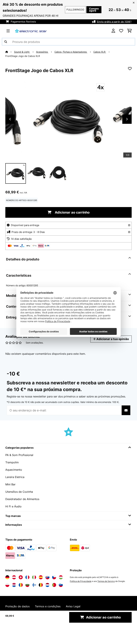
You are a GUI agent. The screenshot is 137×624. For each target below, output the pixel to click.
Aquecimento (13, 469)
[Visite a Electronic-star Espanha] (41, 577)
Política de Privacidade (80, 581)
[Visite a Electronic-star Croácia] (14, 585)
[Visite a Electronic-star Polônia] (7, 585)
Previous (10, 119)
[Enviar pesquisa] (5, 42)
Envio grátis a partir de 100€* (114, 21)
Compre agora (94, 9)
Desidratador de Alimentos (22, 499)
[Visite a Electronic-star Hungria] (61, 577)
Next (127, 119)
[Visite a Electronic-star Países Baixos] (47, 585)
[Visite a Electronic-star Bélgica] (41, 585)
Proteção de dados (17, 606)
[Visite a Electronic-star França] (27, 577)
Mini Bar (10, 484)
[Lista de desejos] (121, 31)
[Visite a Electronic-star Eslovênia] (61, 585)
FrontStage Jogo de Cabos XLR (22, 56)
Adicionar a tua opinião (112, 339)
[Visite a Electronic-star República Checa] (54, 577)
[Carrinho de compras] (129, 31)
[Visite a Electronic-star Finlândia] (34, 585)
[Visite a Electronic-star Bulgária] (27, 585)
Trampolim (12, 462)
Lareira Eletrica (14, 477)
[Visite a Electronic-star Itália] (34, 577)
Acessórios (42, 52)
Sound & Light (22, 52)
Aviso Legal (73, 606)
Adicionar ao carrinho (72, 212)
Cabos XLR (99, 52)
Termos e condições (47, 606)
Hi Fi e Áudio (13, 506)
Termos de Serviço (106, 581)
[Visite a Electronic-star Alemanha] (7, 577)
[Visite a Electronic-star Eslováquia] (47, 577)
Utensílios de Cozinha (19, 491)
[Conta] (113, 31)
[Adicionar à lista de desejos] (130, 68)
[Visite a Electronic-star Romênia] (21, 585)
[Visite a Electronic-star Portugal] (54, 585)
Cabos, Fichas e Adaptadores (70, 52)
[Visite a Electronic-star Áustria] (14, 577)
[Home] (9, 52)
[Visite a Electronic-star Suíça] (21, 577)
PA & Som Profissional (19, 455)
